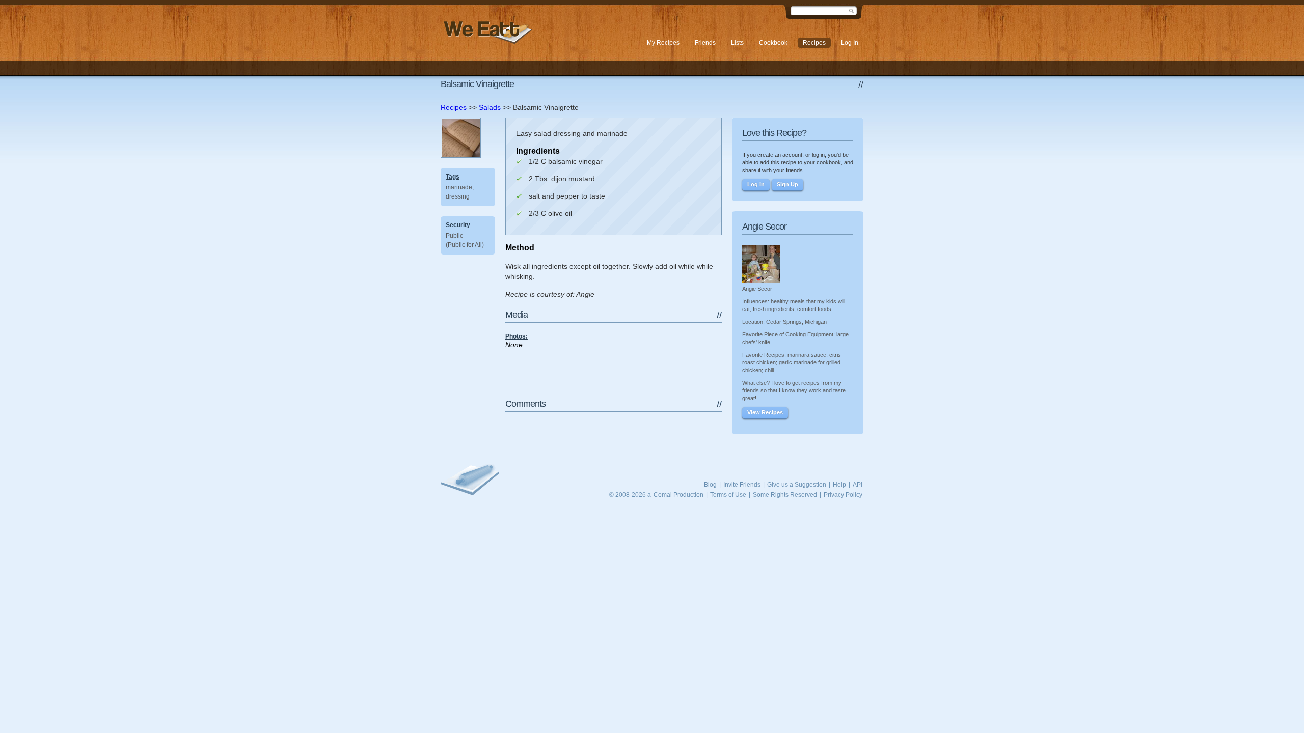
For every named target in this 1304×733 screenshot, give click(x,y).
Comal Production (678, 494)
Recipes (454, 107)
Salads (490, 107)
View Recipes (765, 412)
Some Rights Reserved (785, 494)
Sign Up (787, 184)
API (857, 484)
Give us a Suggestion (796, 484)
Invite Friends (741, 484)
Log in (756, 184)
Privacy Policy (843, 494)
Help (839, 484)
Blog (710, 484)
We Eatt (486, 32)
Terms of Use (728, 494)
